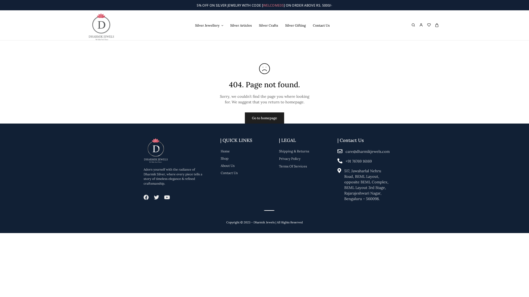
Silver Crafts (268, 25)
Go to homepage (264, 118)
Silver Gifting (295, 25)
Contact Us (321, 25)
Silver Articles (241, 25)
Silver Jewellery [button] (207, 25)
